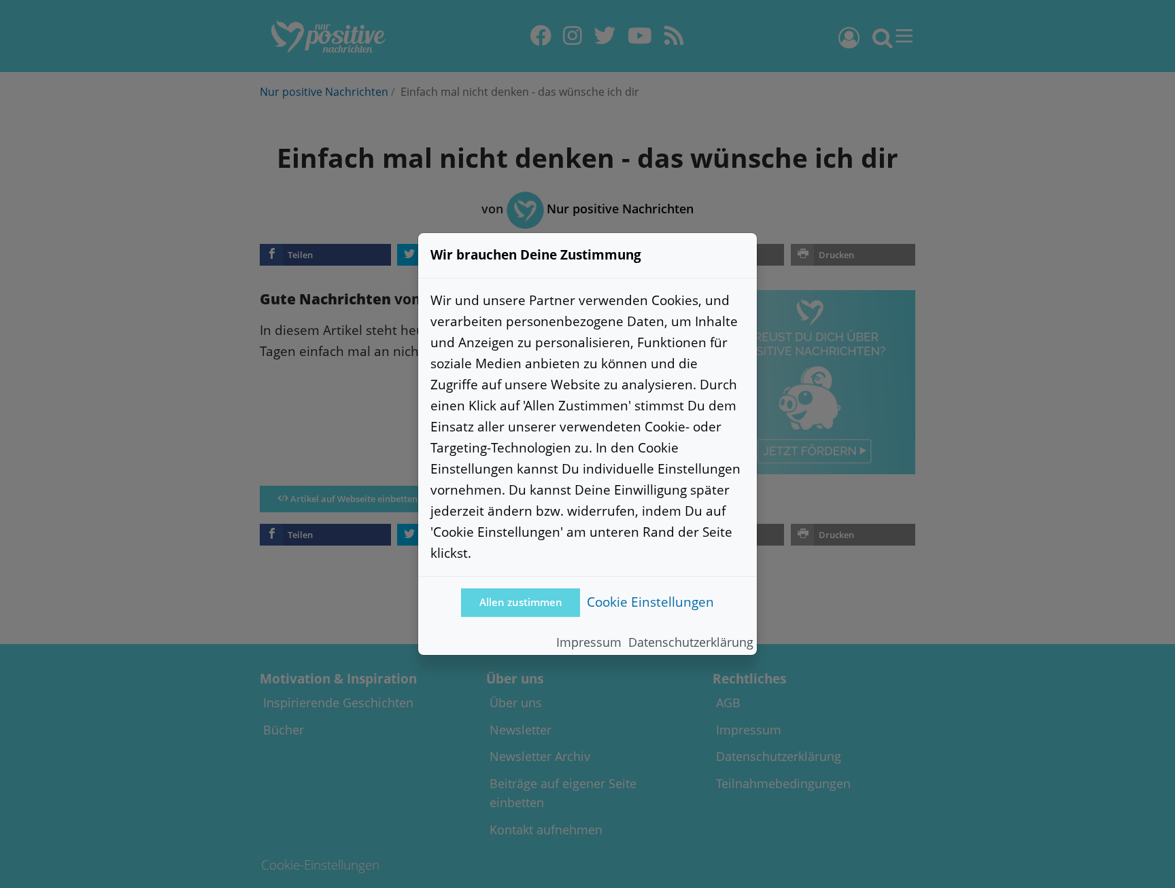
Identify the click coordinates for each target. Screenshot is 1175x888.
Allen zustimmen (520, 602)
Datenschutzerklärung (690, 642)
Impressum (588, 642)
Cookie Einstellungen (650, 601)
